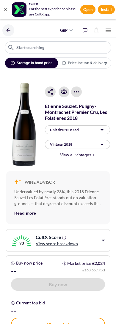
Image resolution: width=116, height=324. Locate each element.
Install (106, 9)
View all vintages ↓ (77, 154)
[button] (58, 284)
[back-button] (8, 30)
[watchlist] (64, 91)
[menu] (108, 30)
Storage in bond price (35, 63)
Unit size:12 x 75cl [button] (64, 130)
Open (88, 9)
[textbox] (58, 47)
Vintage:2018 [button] (61, 144)
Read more (25, 213)
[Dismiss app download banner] (5, 9)
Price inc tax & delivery (87, 63)
